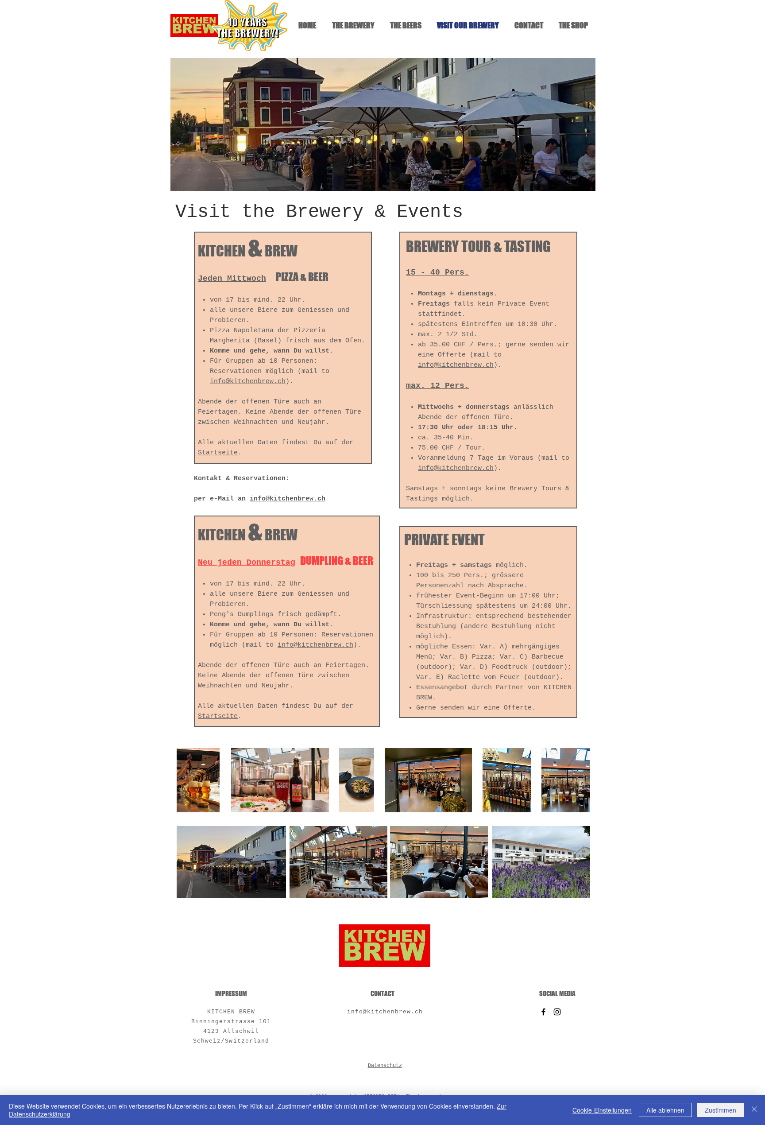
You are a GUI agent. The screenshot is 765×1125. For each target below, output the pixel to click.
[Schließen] (754, 1110)
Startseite (218, 453)
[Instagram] (557, 1011)
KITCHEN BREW (231, 1012)
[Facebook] (543, 1011)
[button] (382, 124)
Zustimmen (720, 1110)
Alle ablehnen (665, 1110)
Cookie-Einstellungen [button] (602, 1110)
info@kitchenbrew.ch (248, 381)
